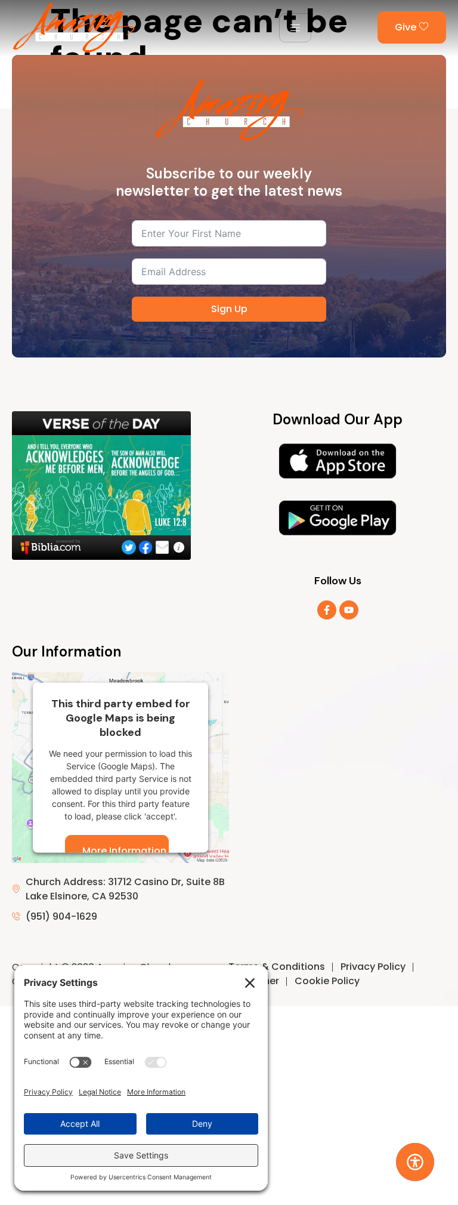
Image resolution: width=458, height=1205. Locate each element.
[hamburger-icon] (295, 27)
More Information (124, 850)
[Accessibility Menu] (415, 1162)
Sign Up (229, 309)
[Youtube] (348, 610)
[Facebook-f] (326, 610)
